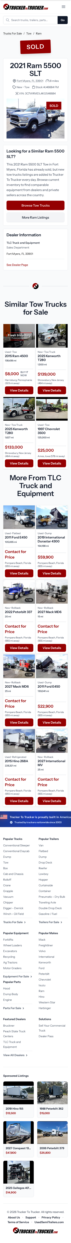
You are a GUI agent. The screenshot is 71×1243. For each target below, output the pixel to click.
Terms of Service (18, 1222)
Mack (42, 939)
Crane (7, 885)
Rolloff (7, 879)
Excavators (10, 951)
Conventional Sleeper (16, 845)
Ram (39, 33)
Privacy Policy (51, 1217)
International (46, 957)
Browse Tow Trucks (35, 205)
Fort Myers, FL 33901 (30, 81)
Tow (29, 33)
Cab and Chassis (13, 874)
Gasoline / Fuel (48, 914)
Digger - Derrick (13, 908)
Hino (41, 996)
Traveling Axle (47, 902)
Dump (7, 857)
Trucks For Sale (12, 33)
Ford (41, 968)
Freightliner (46, 945)
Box (5, 868)
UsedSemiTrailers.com (49, 1222)
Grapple (8, 891)
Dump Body (10, 994)
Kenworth (45, 962)
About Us (14, 1217)
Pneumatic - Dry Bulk (52, 897)
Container (45, 891)
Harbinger (45, 1008)
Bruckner (8, 1025)
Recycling (9, 957)
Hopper (43, 879)
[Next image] (64, 336)
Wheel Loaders (12, 945)
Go (62, 20)
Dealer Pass (46, 1036)
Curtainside (46, 885)
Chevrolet (45, 979)
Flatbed (43, 851)
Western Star (47, 1002)
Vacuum (8, 897)
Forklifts (8, 939)
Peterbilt (44, 974)
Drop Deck (45, 862)
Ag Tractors (10, 962)
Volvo (42, 951)
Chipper (8, 902)
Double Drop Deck (50, 908)
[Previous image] (40, 336)
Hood (6, 988)
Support (30, 1217)
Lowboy (43, 874)
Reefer (43, 868)
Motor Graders (12, 968)
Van (41, 845)
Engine (7, 1000)
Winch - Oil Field (13, 914)
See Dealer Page (17, 265)
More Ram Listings (35, 217)
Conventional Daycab (16, 851)
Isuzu (42, 985)
